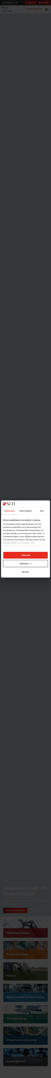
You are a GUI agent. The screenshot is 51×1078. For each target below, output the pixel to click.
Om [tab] (42, 510)
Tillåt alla (25, 555)
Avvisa (25, 571)
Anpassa (24, 563)
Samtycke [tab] (9, 510)
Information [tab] (25, 510)
